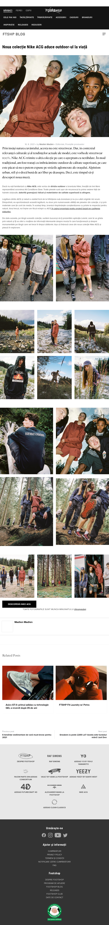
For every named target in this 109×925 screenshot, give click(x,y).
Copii (28, 10)
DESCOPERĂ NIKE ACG (19, 604)
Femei (19, 10)
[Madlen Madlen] (7, 626)
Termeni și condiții (54, 858)
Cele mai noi (9, 17)
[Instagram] (50, 837)
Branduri (87, 17)
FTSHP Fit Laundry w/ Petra (74, 704)
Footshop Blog (54, 887)
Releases (23, 24)
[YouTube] (58, 837)
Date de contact (54, 897)
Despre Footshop (54, 880)
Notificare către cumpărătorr (54, 862)
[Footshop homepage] (53, 10)
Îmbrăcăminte (44, 17)
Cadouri (74, 17)
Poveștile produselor (74, 144)
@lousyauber (80, 609)
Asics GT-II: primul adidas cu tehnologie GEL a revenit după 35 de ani (27, 706)
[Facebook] (44, 837)
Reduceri (37, 24)
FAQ (54, 865)
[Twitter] (65, 837)
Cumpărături (54, 851)
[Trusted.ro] (54, 911)
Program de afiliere (54, 883)
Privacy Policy (54, 854)
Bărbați (7, 10)
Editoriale (60, 144)
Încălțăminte (27, 17)
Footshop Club (54, 894)
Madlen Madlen (46, 144)
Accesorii (61, 17)
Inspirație (8, 24)
